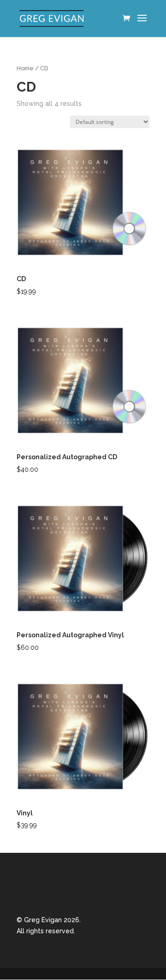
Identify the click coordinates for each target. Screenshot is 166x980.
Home (25, 68)
